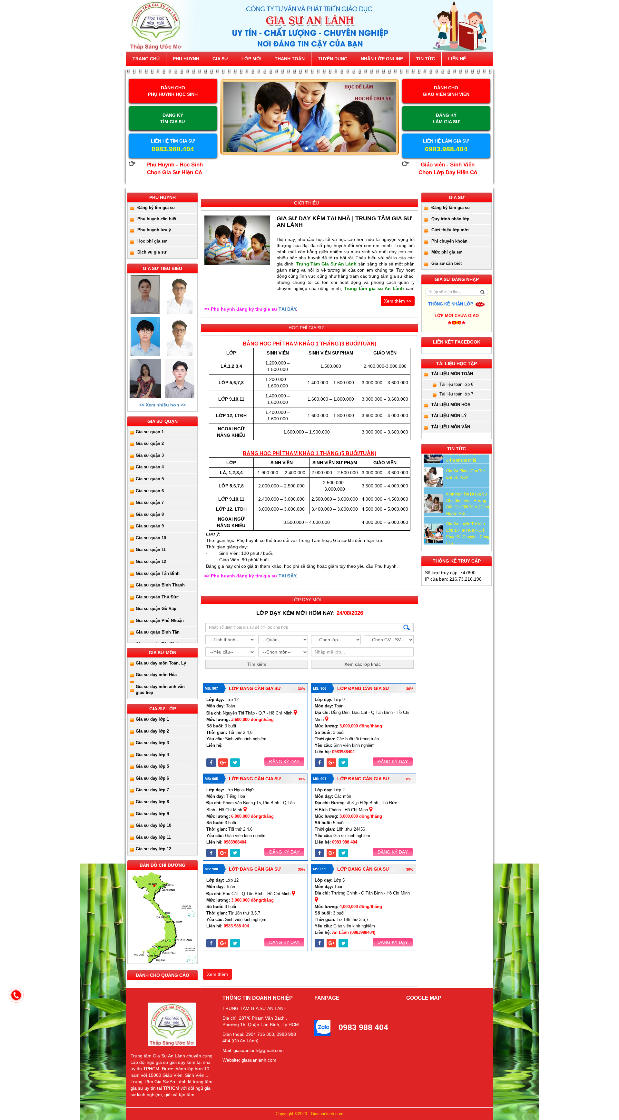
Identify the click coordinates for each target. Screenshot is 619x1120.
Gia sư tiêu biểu (162, 268)
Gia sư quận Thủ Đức (157, 597)
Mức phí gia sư (446, 252)
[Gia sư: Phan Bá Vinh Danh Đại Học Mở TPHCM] (179, 378)
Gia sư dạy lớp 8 (152, 801)
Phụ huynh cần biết (156, 218)
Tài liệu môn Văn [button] (450, 427)
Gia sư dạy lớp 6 (152, 778)
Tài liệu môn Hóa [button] (450, 404)
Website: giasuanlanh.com (249, 1060)
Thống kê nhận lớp (451, 304)
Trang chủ (146, 58)
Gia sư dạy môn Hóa (156, 674)
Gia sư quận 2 (150, 443)
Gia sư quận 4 (150, 467)
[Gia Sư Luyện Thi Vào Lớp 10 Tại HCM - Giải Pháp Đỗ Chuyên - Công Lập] (433, 533)
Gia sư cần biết (446, 263)
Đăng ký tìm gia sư (156, 207)
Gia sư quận (162, 421)
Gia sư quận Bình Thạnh (160, 585)
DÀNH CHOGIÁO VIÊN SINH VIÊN (446, 91)
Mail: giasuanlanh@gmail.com (253, 1050)
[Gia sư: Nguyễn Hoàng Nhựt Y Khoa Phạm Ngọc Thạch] (179, 294)
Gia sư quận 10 (151, 537)
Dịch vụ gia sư (151, 252)
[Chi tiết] (237, 240)
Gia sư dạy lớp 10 (153, 825)
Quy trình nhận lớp (450, 218)
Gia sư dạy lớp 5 (152, 766)
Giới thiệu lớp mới (450, 229)
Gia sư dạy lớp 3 (152, 742)
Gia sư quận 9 (150, 526)
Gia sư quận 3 (150, 455)
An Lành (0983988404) (353, 932)
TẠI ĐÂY (287, 309)
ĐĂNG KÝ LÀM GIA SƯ (446, 118)
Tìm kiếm (256, 664)
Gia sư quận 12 (151, 561)
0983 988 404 (344, 842)
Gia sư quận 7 (150, 502)
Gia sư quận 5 (150, 478)
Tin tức (425, 58)
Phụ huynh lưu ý (154, 229)
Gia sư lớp (162, 708)
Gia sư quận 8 (150, 514)
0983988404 (343, 751)
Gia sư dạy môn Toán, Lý (161, 663)
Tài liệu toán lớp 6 (456, 384)
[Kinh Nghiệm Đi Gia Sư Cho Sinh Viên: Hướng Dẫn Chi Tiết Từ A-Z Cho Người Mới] (433, 503)
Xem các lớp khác (362, 664)
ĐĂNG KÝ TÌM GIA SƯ (172, 118)
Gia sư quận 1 (150, 431)
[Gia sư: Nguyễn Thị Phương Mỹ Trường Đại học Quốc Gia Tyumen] (145, 294)
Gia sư (220, 58)
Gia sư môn (162, 652)
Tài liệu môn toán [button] (452, 373)
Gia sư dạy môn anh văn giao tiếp (160, 689)
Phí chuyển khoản (449, 241)
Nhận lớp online (382, 58)
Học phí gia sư (152, 241)
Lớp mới (251, 58)
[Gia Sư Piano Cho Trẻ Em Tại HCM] (433, 477)
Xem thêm (217, 974)
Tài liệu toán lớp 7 (456, 394)
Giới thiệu (306, 202)
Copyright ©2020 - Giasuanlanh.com (309, 1113)
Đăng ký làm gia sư (450, 207)
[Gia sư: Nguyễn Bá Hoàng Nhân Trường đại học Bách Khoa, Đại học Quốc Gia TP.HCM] (145, 336)
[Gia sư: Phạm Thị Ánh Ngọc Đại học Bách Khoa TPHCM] (145, 378)
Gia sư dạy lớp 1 (152, 719)
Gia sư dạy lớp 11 (153, 837)
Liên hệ (457, 58)
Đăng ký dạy (284, 761)
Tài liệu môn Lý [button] (449, 415)
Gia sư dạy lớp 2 (152, 731)
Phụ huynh (186, 58)
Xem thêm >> (397, 301)
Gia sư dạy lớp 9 (152, 813)
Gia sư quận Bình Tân (158, 632)
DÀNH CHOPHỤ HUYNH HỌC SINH (173, 91)
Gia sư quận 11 (151, 549)
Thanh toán (290, 58)
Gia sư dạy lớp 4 (152, 754)
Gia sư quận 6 (150, 490)
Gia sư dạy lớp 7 (152, 789)
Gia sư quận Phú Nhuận (160, 620)
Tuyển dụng (333, 58)
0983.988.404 (173, 149)
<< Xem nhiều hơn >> (162, 404)
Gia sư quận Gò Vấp (156, 608)
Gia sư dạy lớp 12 (153, 848)
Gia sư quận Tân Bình (158, 573)
